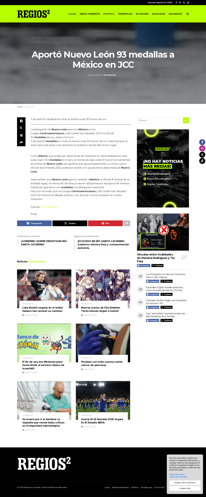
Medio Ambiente (90, 14)
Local (72, 14)
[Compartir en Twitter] (21, 128)
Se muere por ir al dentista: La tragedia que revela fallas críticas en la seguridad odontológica (43, 422)
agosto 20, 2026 (31, 315)
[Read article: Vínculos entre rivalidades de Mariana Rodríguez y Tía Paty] (163, 232)
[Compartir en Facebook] (21, 121)
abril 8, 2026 (29, 430)
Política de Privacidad (178, 477)
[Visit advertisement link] (163, 168)
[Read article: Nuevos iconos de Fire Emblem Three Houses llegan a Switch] (103, 288)
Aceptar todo (184, 488)
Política (108, 14)
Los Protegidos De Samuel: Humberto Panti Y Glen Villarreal (165, 276)
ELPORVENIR (48, 207)
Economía (142, 14)
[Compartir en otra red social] (21, 142)
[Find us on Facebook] (176, 2)
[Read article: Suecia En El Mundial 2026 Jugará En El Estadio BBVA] (103, 400)
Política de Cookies (177, 474)
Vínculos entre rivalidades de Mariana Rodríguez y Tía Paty (156, 258)
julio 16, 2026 (88, 369)
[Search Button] (187, 14)
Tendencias (125, 14)
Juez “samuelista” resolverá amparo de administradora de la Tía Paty (165, 315)
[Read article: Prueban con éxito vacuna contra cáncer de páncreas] (103, 343)
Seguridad (175, 14)
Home (19, 107)
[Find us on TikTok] (188, 2)
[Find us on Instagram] (180, 2)
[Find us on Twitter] (184, 2)
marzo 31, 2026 (89, 427)
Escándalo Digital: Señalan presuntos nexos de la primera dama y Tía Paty (164, 289)
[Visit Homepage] (33, 13)
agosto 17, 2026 (30, 372)
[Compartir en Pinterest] (21, 135)
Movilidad (158, 14)
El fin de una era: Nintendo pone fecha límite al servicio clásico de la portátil (43, 365)
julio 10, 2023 (94, 75)
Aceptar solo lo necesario (185, 482)
